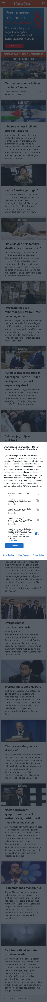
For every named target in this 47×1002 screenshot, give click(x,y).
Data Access (23, 555)
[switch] (37, 500)
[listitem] (23, 494)
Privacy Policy (38, 555)
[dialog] (23, 501)
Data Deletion (8, 555)
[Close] (41, 447)
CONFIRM (14, 545)
